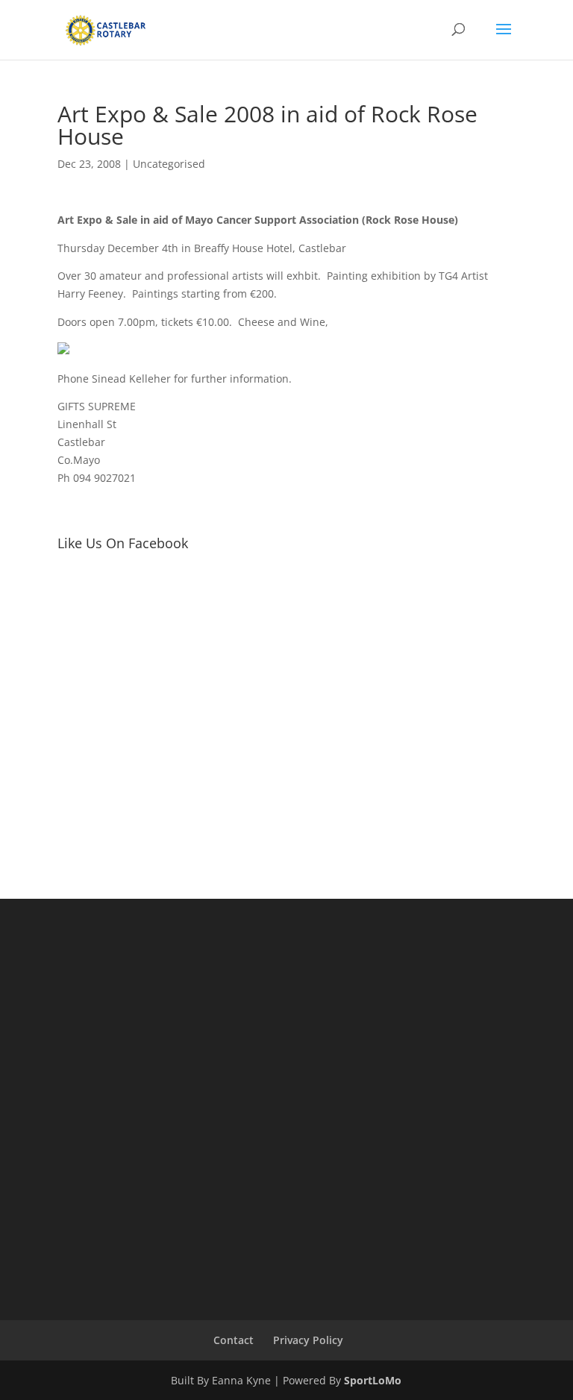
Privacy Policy (308, 1340)
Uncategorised (169, 164)
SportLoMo (372, 1380)
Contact (233, 1340)
